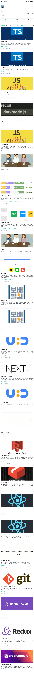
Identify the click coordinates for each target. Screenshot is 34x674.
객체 (14, 25)
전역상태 (5, 643)
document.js (5, 381)
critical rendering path (4, 228)
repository (4, 591)
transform (7, 201)
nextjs (9, 381)
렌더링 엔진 (11, 201)
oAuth (2, 279)
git (1, 591)
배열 (7, 25)
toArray (7, 539)
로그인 (32, 1)
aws (3, 461)
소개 (28, 19)
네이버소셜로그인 (6, 279)
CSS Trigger (2, 201)
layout (2, 355)
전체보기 (3, 25)
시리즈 (17, 19)
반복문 (11, 25)
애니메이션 (20, 201)
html (25, 25)
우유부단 (10, 279)
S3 (1, 461)
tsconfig (2, 46)
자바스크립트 (29, 25)
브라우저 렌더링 (15, 201)
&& (22, 25)
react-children (3, 539)
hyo (1, 9)
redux (2, 643)
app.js (2, 381)
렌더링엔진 (9, 228)
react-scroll (2, 565)
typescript (18, 25)
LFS (1, 488)
